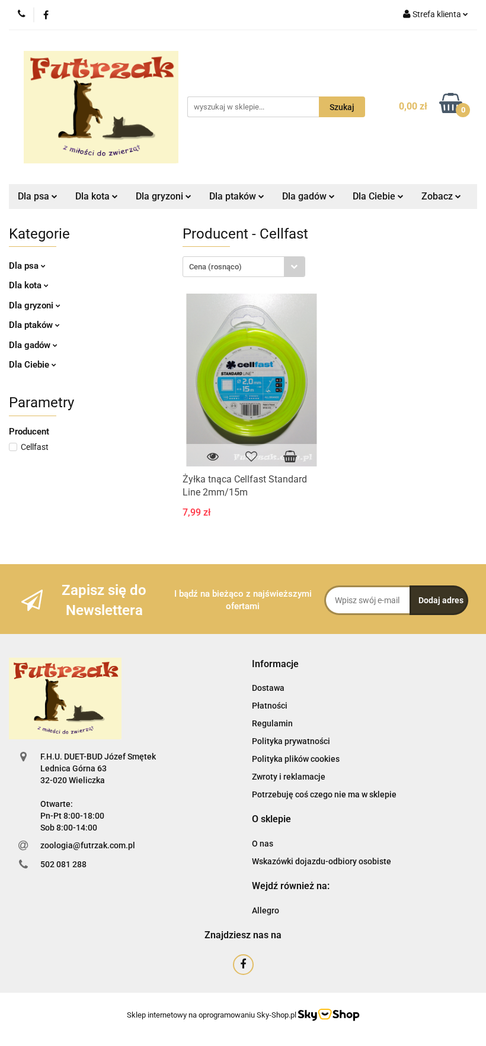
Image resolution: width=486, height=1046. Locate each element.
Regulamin (272, 723)
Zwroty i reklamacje (288, 776)
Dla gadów (31, 345)
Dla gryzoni (32, 305)
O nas (262, 843)
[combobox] (244, 266)
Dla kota (26, 285)
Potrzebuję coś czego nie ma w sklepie (324, 794)
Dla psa (25, 265)
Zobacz (438, 196)
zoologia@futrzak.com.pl (87, 845)
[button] (275, 664)
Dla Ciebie (30, 364)
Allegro (265, 910)
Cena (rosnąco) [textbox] (215, 266)
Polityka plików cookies (296, 759)
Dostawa (268, 688)
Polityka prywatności (291, 741)
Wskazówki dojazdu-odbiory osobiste (321, 861)
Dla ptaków (32, 325)
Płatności (269, 705)
